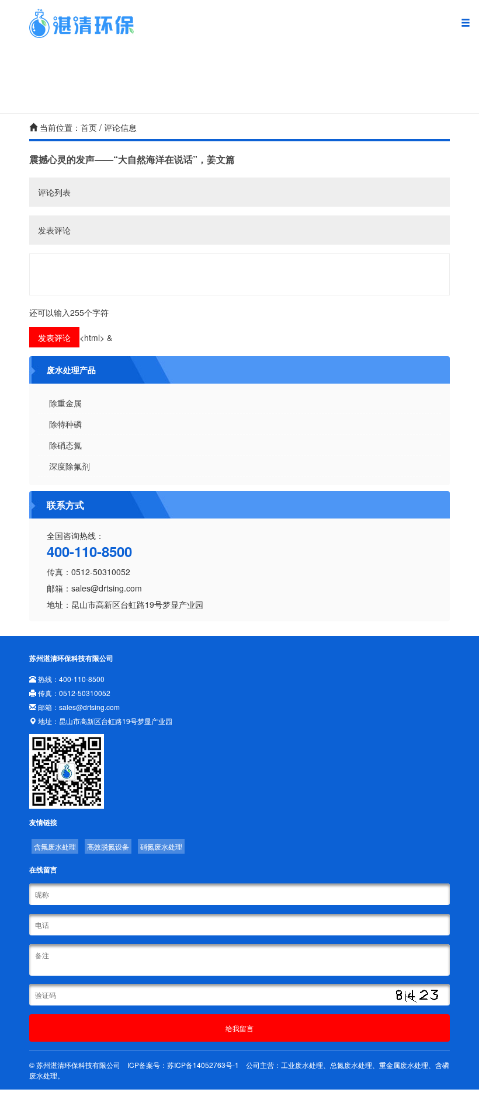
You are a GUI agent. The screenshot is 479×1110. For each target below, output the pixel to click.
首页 (89, 127)
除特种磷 (65, 424)
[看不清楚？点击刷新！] (416, 996)
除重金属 (65, 403)
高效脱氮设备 (108, 846)
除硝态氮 (65, 445)
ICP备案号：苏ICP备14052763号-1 (183, 1065)
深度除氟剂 (69, 466)
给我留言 (239, 1028)
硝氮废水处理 (161, 846)
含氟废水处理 (55, 846)
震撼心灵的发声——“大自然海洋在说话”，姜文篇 (132, 159)
